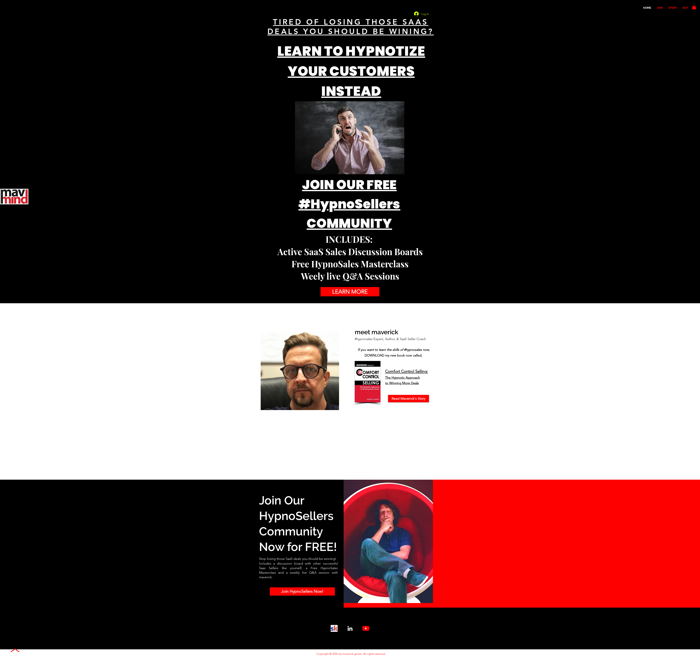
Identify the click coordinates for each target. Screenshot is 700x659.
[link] (694, 6)
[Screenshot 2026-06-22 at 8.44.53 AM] (334, 628)
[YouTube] (365, 628)
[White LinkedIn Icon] (350, 628)
